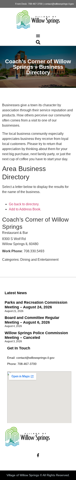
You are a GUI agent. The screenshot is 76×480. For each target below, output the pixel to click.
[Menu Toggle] (38, 36)
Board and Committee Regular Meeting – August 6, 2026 (32, 320)
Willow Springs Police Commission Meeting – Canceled (36, 335)
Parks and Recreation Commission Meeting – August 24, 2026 (36, 304)
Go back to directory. (24, 204)
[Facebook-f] (38, 455)
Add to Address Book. (25, 209)
